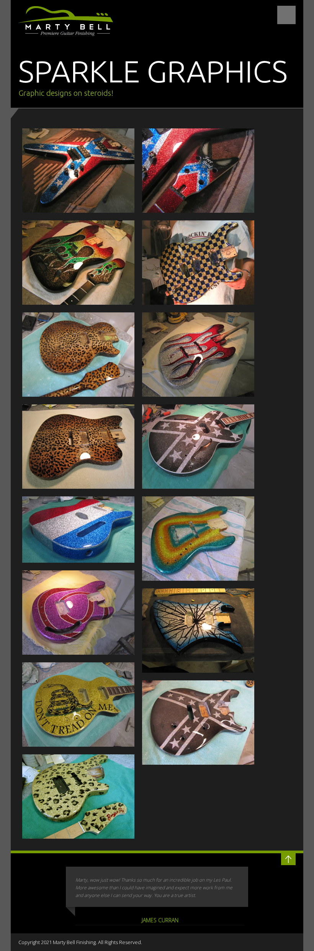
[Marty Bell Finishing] (78, 170)
